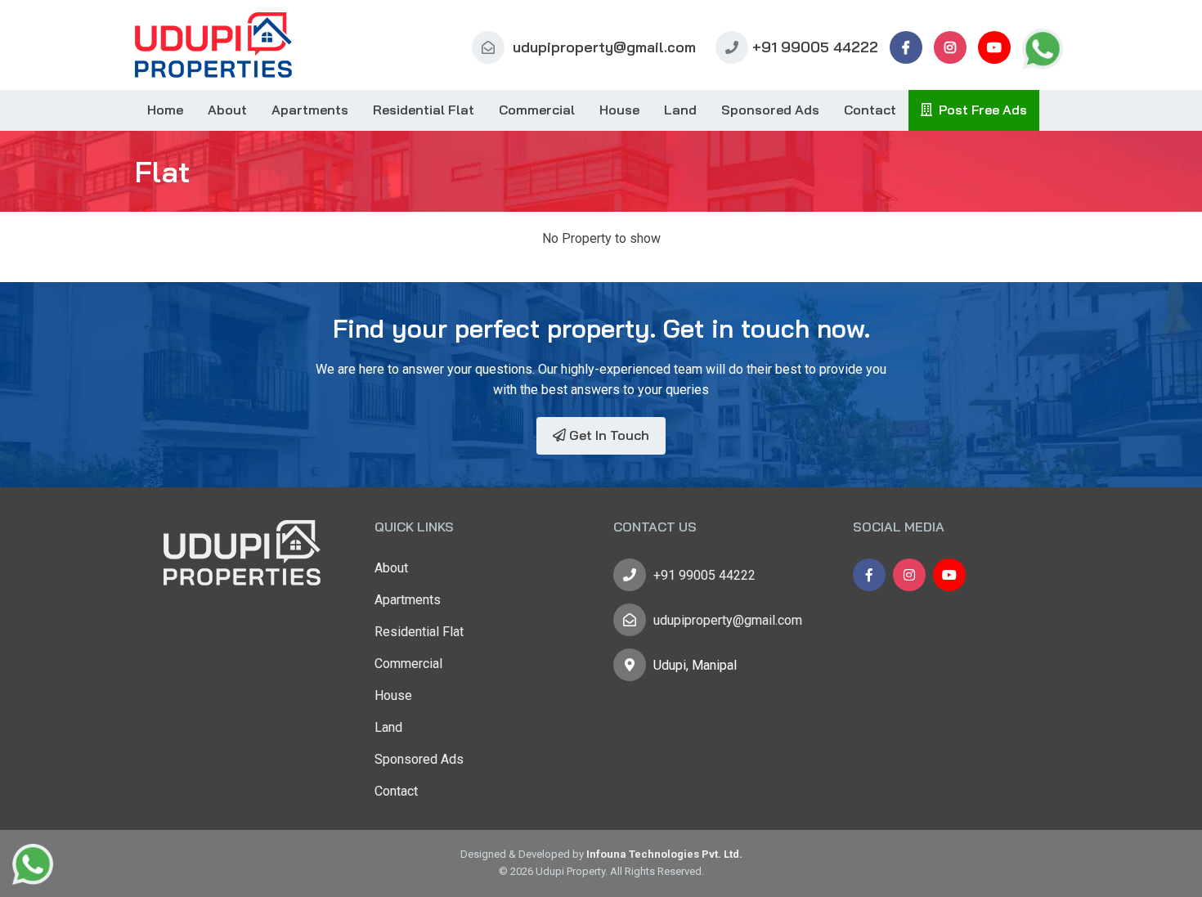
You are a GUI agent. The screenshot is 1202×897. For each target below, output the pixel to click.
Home (165, 109)
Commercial (537, 109)
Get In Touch (607, 435)
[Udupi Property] (213, 45)
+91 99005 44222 (815, 47)
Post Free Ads (979, 109)
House (619, 109)
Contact (870, 109)
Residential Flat (423, 109)
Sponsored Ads (770, 109)
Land (680, 109)
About (227, 109)
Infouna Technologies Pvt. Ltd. (664, 854)
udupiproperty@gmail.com (602, 47)
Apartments (309, 109)
